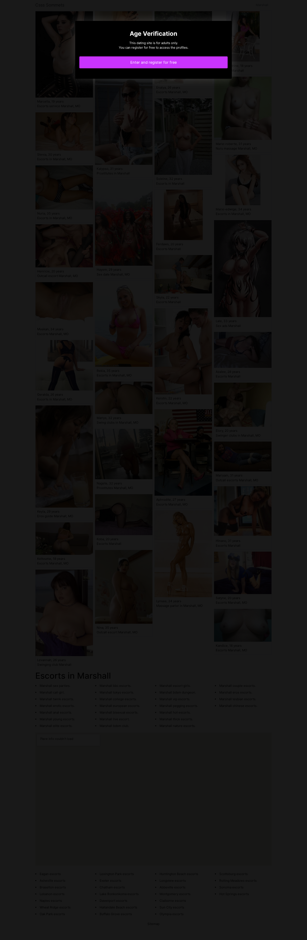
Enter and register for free (153, 62)
